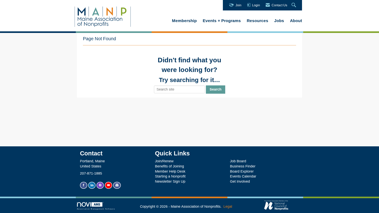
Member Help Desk (170, 171)
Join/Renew (164, 161)
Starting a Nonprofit (170, 176)
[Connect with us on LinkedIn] (92, 185)
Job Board (239, 161)
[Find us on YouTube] (108, 185)
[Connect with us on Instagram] (100, 185)
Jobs (279, 20)
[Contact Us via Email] (117, 185)
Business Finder (243, 166)
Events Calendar (243, 176)
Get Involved (240, 181)
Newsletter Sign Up (170, 181)
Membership (184, 20)
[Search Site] (294, 5)
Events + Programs (222, 20)
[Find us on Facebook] (83, 185)
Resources (257, 20)
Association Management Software (96, 209)
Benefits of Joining (169, 166)
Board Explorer (242, 171)
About (296, 20)
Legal (227, 206)
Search (215, 89)
